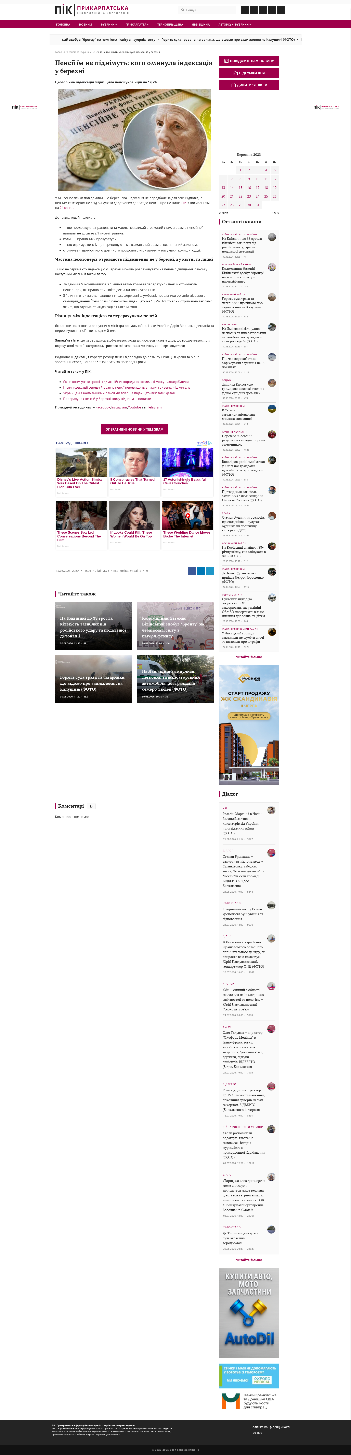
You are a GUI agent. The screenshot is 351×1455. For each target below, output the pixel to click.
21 (232, 196)
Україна (85, 52)
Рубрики (108, 24)
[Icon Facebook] (245, 10)
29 (240, 205)
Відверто (229, 1084)
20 (223, 196)
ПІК (184, 203)
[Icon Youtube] (281, 10)
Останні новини (242, 221)
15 (240, 187)
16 (249, 187)
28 (232, 205)
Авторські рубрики (234, 24)
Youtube (135, 407)
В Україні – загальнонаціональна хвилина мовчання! (238, 414)
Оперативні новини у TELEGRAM (134, 429)
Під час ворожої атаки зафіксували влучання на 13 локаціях (243, 363)
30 (249, 205)
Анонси (229, 983)
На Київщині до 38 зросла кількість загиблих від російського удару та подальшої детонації (242, 245)
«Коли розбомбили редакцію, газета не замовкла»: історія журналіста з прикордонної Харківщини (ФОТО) (244, 1145)
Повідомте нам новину (252, 61)
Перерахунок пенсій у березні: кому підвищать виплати (107, 399)
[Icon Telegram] (272, 10)
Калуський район (233, 294)
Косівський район (234, 543)
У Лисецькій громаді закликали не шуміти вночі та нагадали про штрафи (243, 637)
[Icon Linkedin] (263, 10)
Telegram (154, 407)
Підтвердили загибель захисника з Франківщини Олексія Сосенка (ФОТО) (242, 496)
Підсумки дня (252, 73)
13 (223, 187)
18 (266, 187)
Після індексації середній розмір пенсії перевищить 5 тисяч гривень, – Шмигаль (126, 387)
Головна (63, 24)
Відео (227, 1026)
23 (249, 196)
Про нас (256, 1433)
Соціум (226, 380)
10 (257, 179)
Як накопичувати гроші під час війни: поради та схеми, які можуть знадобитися (126, 381)
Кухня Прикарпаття (235, 431)
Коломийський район (237, 264)
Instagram (119, 407)
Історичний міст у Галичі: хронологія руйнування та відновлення (243, 914)
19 (274, 187)
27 (223, 205)
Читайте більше (249, 657)
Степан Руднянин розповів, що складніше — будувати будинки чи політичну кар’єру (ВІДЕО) (243, 524)
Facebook (103, 407)
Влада (226, 513)
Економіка (73, 52)
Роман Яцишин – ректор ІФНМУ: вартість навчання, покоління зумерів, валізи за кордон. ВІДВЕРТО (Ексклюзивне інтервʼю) (244, 1100)
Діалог (230, 794)
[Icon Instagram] (254, 10)
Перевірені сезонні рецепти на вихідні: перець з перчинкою (243, 440)
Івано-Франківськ (233, 406)
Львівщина (201, 24)
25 (266, 196)
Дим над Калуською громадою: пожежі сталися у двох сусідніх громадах (243, 389)
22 (240, 196)
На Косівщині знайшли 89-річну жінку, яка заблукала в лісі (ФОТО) (244, 552)
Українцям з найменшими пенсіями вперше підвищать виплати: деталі (119, 393)
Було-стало (232, 903)
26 (274, 196)
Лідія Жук (102, 571)
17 (257, 187)
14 (232, 187)
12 (274, 179)
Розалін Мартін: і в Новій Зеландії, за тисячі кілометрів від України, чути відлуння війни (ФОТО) (242, 823)
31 (257, 205)
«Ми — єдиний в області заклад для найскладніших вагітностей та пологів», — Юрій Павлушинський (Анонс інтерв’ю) (243, 999)
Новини (85, 24)
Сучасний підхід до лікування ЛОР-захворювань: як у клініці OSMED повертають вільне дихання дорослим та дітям (243, 607)
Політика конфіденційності (270, 1427)
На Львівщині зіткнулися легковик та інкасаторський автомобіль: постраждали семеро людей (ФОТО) (244, 335)
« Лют (223, 213)
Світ (226, 807)
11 (266, 179)
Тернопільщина (170, 24)
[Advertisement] (114, 755)
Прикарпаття (136, 24)
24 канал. (67, 207)
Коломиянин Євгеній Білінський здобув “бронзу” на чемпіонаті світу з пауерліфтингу (243, 275)
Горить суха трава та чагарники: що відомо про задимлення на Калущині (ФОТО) (182, 39)
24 (257, 196)
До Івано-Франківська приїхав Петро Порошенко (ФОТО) (243, 577)
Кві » (275, 213)
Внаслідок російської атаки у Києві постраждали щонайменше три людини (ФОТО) (243, 468)
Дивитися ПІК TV (252, 85)
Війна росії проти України (239, 234)
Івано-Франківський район (240, 629)
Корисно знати (232, 594)
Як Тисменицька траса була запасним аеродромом (240, 1238)
